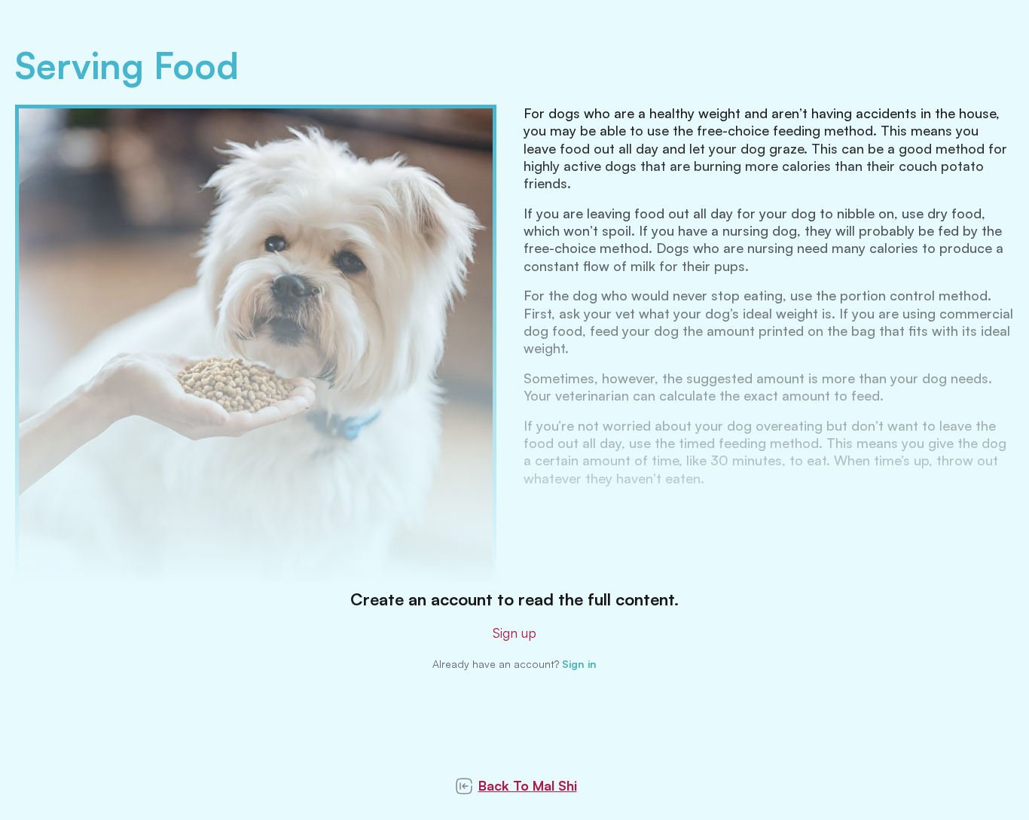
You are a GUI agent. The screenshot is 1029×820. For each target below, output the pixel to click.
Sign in (579, 663)
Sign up (514, 632)
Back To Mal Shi (527, 785)
